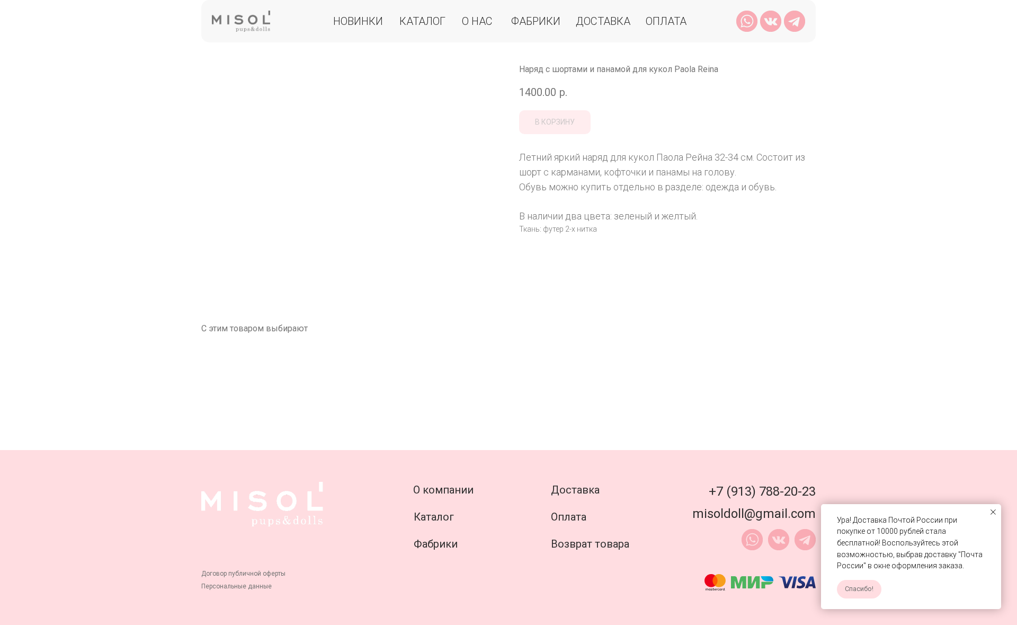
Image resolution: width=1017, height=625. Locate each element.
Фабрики (535, 21)
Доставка (603, 21)
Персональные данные (236, 586)
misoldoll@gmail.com (754, 513)
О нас (477, 21)
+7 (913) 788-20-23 (762, 491)
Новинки (358, 21)
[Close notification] (993, 512)
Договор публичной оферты (243, 573)
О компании (443, 489)
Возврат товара (590, 544)
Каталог (422, 21)
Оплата (666, 21)
